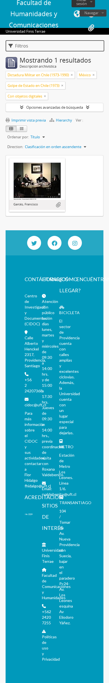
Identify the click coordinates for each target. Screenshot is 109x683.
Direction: (15, 146)
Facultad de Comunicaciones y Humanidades (56, 586)
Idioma (77, 14)
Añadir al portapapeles (58, 205)
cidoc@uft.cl (35, 404)
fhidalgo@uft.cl (38, 485)
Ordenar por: (18, 136)
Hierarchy (64, 120)
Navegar (91, 12)
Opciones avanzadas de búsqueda (54, 107)
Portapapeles (91, 28)
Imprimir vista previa (28, 120)
